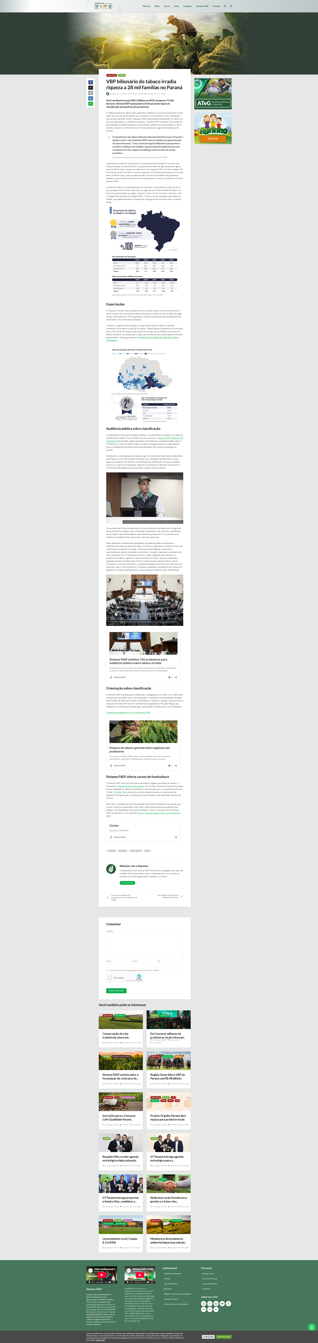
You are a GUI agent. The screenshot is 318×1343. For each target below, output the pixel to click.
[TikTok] (228, 1303)
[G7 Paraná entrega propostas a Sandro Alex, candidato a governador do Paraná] (121, 1183)
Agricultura (112, 75)
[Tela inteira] (114, 1282)
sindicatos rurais (101, 1312)
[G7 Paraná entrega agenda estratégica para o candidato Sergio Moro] (169, 1142)
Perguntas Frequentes (173, 1273)
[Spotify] (209, 1309)
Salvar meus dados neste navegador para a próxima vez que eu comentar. (134, 970)
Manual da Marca (171, 1284)
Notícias (146, 6)
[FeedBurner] (216, 1309)
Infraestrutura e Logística (121, 1056)
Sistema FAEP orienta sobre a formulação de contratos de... (120, 1076)
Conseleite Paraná (209, 1284)
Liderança (163, 1015)
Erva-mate (155, 1100)
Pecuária (178, 1056)
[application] (101, 1275)
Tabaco (147, 851)
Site (159, 961)
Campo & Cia (127, 1220)
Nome (108, 961)
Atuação (121, 75)
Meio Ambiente (120, 1015)
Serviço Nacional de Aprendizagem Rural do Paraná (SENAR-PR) (101, 1309)
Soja (177, 1100)
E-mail (135, 961)
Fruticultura (167, 1056)
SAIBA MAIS (100, 1340)
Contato (216, 6)
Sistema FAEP (202, 6)
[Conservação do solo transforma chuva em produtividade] (121, 1019)
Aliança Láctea (208, 1273)
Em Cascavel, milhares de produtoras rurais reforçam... (168, 1035)
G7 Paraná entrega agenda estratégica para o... (166, 1158)
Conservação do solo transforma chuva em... (116, 1035)
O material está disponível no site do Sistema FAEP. (128, 712)
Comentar (150, 94)
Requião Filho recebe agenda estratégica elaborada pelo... (120, 1158)
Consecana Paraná (209, 1279)
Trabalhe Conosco (171, 1299)
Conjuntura (111, 851)
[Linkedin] (216, 1303)
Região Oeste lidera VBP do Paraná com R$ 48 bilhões (167, 1076)
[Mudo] (110, 1282)
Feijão (163, 1100)
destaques (123, 851)
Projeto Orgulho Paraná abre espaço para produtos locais (168, 1117)
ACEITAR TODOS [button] (224, 1337)
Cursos (167, 6)
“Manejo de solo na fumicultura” (130, 786)
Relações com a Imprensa (118, 94)
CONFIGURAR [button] (208, 1337)
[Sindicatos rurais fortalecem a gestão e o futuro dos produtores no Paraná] (169, 1183)
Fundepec (206, 1289)
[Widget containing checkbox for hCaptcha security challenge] (125, 977)
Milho (171, 1100)
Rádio (106, 1227)
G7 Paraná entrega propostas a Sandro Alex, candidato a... (120, 1199)
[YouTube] (222, 1303)
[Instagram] (203, 1303)
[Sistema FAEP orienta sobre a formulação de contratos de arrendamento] (121, 1060)
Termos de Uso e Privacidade (176, 1304)
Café (116, 1097)
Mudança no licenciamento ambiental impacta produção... (168, 1240)
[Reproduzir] (89, 1282)
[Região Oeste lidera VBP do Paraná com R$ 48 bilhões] (169, 1060)
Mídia (157, 6)
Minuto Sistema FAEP (128, 1097)
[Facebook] (209, 1303)
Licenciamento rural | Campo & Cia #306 (119, 1240)
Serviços (163, 1179)
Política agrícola (136, 851)
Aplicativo (168, 1289)
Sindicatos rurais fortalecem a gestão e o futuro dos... (168, 1199)
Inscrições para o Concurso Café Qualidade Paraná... (119, 1117)
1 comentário (174, 1040)
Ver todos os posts (127, 883)
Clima (176, 6)
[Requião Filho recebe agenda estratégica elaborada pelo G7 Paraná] (121, 1142)
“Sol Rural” (117, 792)
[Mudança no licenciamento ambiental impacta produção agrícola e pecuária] (169, 1224)
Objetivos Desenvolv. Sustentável (177, 1294)
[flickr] (203, 1309)
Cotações (187, 6)
